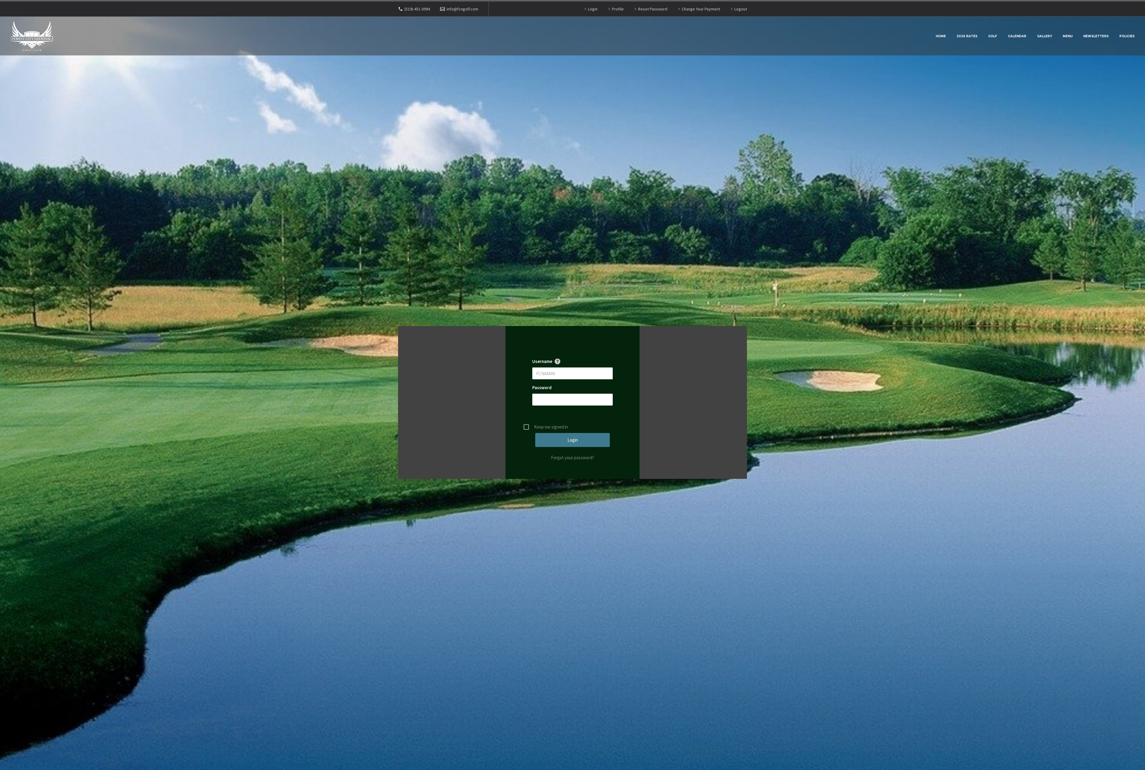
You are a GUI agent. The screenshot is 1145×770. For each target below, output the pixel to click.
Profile (618, 9)
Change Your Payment (701, 9)
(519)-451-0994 (417, 9)
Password (542, 387)
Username (542, 361)
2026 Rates (967, 36)
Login (593, 9)
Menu (1068, 36)
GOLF (992, 36)
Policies (1127, 36)
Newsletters (1096, 36)
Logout (740, 9)
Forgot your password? (572, 457)
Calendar (1017, 36)
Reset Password (652, 9)
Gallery (1044, 36)
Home (941, 36)
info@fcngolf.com (462, 9)
